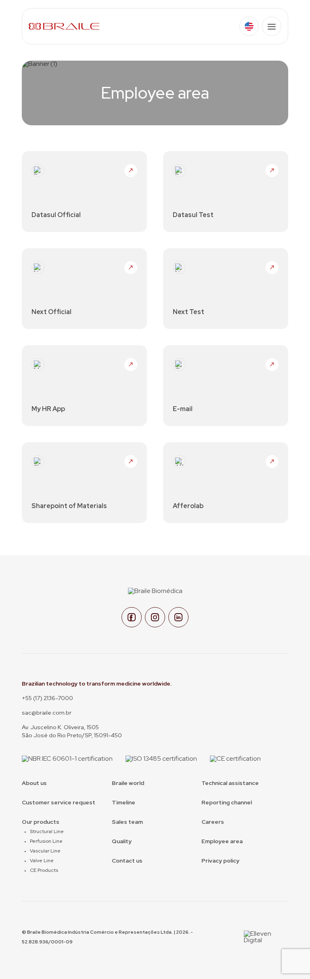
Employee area (222, 841)
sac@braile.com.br (46, 712)
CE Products (44, 870)
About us (34, 783)
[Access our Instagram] (155, 617)
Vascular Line (45, 851)
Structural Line (47, 831)
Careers (212, 821)
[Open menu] (271, 26)
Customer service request (58, 802)
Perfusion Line (46, 841)
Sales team (127, 821)
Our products (40, 821)
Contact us (127, 860)
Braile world (128, 783)
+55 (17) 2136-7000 (47, 698)
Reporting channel (226, 802)
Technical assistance (230, 783)
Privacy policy (220, 860)
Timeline (123, 802)
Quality (122, 841)
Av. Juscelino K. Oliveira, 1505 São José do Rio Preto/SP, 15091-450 (72, 731)
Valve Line (42, 860)
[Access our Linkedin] (178, 617)
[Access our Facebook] (131, 617)
